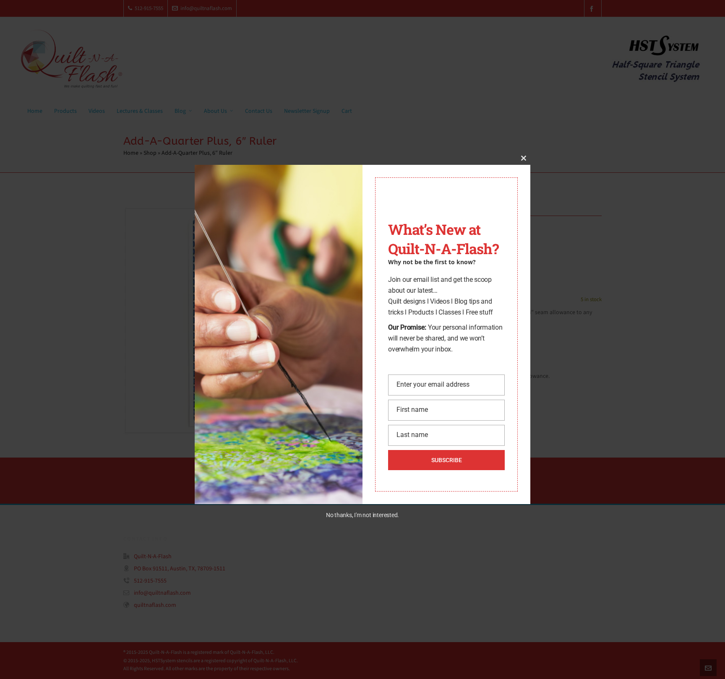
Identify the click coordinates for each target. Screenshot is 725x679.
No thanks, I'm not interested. (362, 515)
